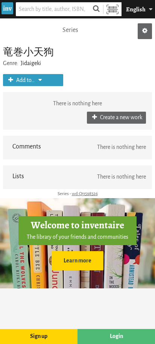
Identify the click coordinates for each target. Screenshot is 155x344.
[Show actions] (145, 31)
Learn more (77, 260)
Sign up (38, 336)
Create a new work (120, 117)
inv (7, 8)
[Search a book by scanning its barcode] (112, 9)
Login (116, 336)
